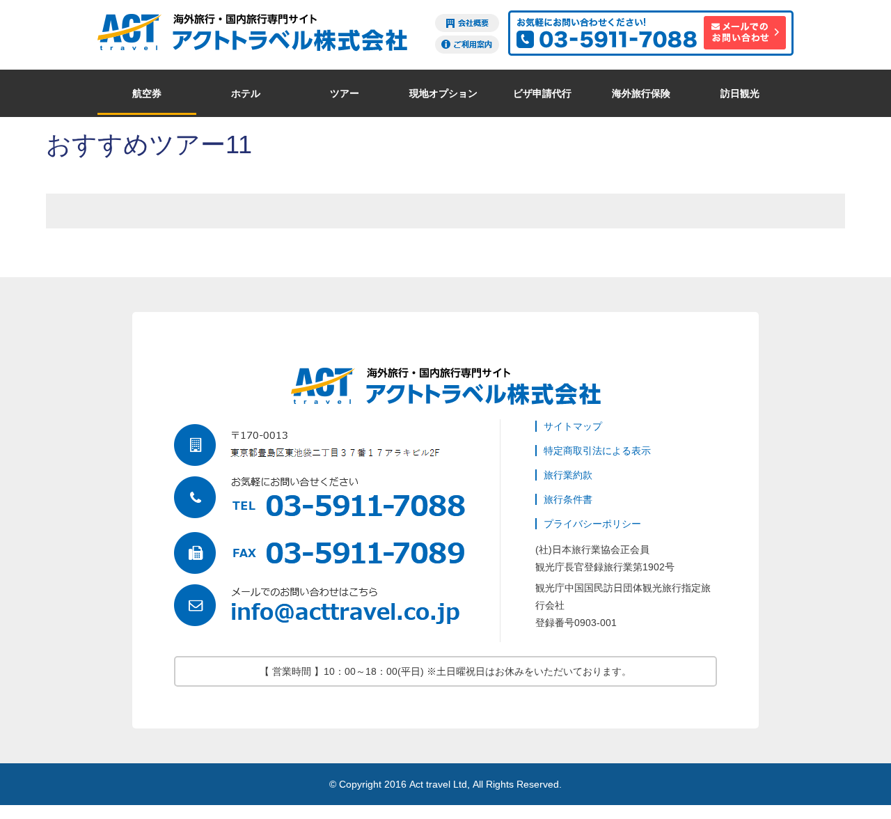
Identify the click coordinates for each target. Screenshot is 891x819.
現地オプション (443, 93)
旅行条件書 (568, 499)
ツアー (344, 93)
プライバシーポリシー (592, 523)
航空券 (146, 93)
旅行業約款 (568, 475)
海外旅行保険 (641, 93)
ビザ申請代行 (542, 93)
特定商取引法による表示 (597, 450)
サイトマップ (573, 426)
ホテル (245, 93)
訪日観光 (739, 93)
